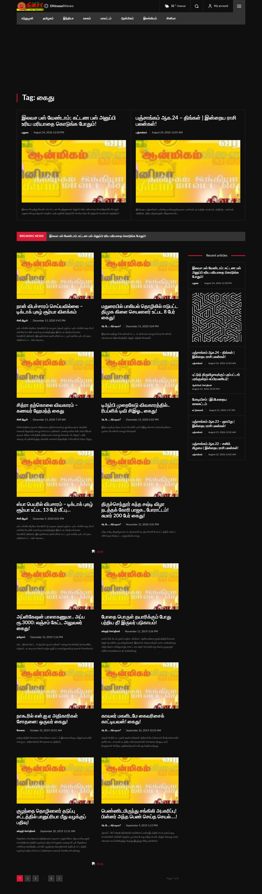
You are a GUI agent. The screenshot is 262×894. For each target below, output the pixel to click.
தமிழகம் (21, 637)
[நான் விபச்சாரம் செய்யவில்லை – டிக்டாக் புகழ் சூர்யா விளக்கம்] (55, 276)
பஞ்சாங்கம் (141, 132)
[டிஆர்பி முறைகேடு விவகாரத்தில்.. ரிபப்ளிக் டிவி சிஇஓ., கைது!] (140, 375)
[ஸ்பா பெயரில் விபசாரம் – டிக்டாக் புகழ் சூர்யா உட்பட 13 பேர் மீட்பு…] (55, 474)
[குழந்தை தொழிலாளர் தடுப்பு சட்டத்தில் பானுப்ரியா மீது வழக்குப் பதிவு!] (55, 780)
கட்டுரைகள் (197, 410)
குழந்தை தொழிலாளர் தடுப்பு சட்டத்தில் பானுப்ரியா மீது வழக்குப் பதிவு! (51, 817)
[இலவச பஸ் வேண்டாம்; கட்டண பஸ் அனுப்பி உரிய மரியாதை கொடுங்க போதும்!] (74, 171)
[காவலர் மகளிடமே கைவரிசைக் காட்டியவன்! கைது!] (140, 685)
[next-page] (59, 878)
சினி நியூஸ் (22, 320)
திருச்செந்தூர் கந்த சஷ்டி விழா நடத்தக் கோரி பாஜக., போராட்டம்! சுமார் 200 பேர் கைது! (135, 510)
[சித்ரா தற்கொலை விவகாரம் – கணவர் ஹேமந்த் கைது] (55, 375)
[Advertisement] (131, 53)
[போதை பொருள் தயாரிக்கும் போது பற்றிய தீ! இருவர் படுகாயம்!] (140, 586)
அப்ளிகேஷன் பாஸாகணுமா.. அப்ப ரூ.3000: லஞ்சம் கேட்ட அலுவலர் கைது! (51, 622)
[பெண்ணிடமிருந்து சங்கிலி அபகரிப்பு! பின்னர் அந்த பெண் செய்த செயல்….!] (140, 780)
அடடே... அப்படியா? (111, 326)
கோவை (21, 730)
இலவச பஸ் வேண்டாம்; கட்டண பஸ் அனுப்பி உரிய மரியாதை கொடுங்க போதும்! (97, 236)
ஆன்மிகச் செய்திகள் (202, 385)
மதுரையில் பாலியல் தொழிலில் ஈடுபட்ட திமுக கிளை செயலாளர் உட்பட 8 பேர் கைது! (139, 312)
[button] (196, 6)
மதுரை (25, 132)
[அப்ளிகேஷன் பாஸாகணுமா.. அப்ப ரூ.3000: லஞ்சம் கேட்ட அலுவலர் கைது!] (55, 586)
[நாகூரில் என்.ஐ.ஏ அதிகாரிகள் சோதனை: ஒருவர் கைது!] (55, 685)
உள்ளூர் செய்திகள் (110, 631)
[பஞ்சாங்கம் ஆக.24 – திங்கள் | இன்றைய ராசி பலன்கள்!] (188, 171)
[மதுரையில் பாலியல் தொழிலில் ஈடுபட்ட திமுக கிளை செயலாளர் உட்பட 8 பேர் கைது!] (140, 276)
